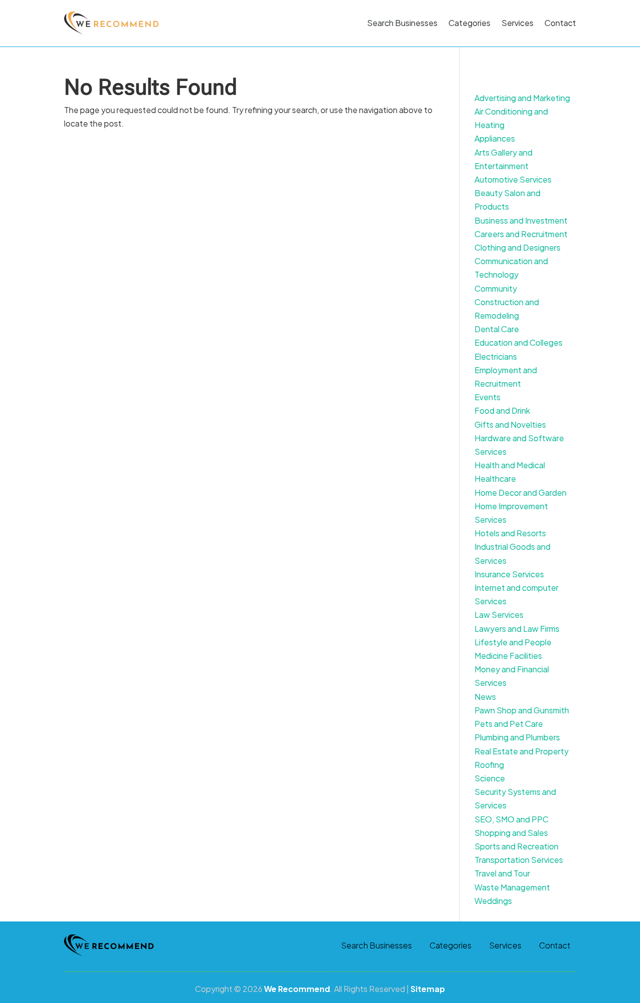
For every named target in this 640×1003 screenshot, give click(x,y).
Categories (469, 23)
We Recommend (297, 988)
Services (518, 23)
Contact (560, 23)
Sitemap (427, 988)
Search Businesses (402, 23)
